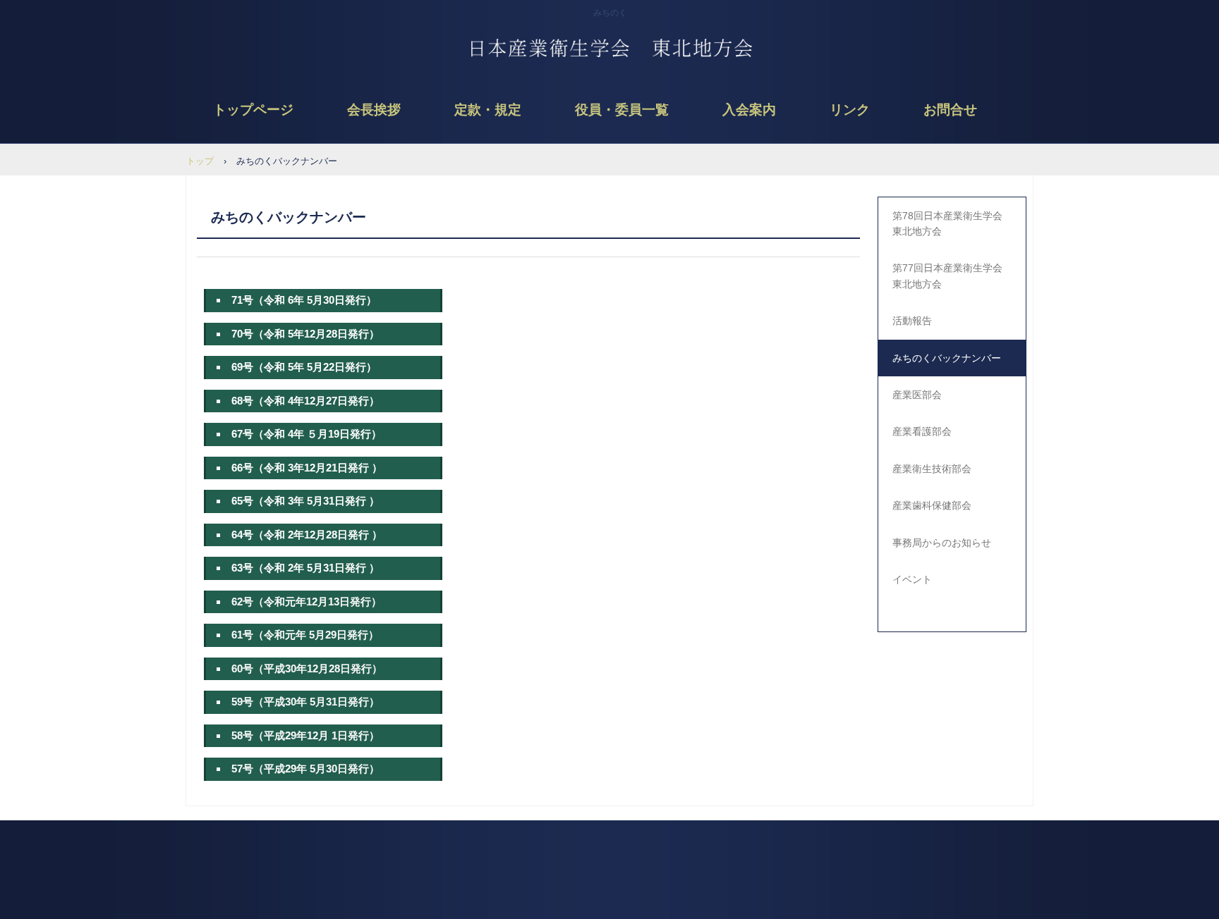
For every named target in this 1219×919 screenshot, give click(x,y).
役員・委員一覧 (622, 109)
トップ (200, 161)
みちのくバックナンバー (946, 358)
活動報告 (912, 320)
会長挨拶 (374, 109)
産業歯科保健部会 (931, 505)
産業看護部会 (922, 431)
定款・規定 (487, 109)
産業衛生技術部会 (931, 468)
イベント (912, 579)
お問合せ (950, 109)
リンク (850, 109)
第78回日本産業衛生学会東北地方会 (947, 223)
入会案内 (749, 109)
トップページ (253, 109)
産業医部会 (917, 394)
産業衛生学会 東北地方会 (610, 56)
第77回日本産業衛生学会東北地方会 (947, 275)
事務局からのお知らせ (941, 542)
